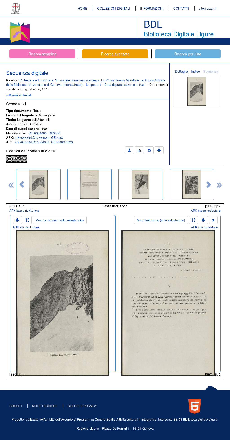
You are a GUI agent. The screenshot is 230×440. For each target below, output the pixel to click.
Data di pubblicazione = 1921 (125, 84)
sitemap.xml (207, 8)
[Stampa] (159, 150)
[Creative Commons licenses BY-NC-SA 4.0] (16, 158)
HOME (82, 8)
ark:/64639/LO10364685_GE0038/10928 (44, 142)
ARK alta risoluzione (26, 227)
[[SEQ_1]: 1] (38, 184)
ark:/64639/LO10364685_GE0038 (39, 137)
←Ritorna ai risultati (18, 95)
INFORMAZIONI (151, 8)
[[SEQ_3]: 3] (140, 184)
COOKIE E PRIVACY (82, 406)
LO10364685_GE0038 (44, 133)
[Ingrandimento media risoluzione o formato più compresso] (27, 220)
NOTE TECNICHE (45, 406)
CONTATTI (181, 8)
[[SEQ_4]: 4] (192, 184)
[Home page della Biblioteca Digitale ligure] (19, 22)
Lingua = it (94, 84)
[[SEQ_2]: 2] (89, 184)
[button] (21, 184)
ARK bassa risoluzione (24, 210)
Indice (195, 71)
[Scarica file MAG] (139, 150)
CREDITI (15, 406)
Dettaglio (181, 71)
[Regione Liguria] (15, 5)
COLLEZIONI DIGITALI (113, 8)
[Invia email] (149, 150)
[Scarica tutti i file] (129, 150)
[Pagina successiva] (213, 220)
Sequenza (210, 71)
